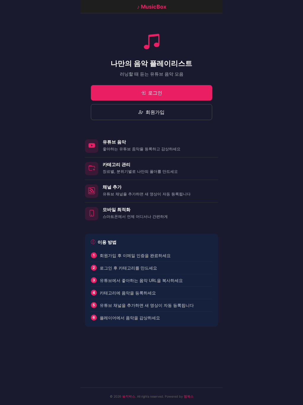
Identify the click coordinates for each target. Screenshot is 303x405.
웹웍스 (189, 396)
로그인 (155, 93)
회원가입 (155, 112)
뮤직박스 (128, 396)
